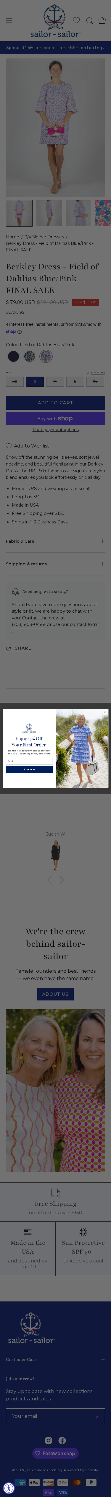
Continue (29, 769)
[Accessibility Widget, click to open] (9, 1488)
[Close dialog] (104, 712)
